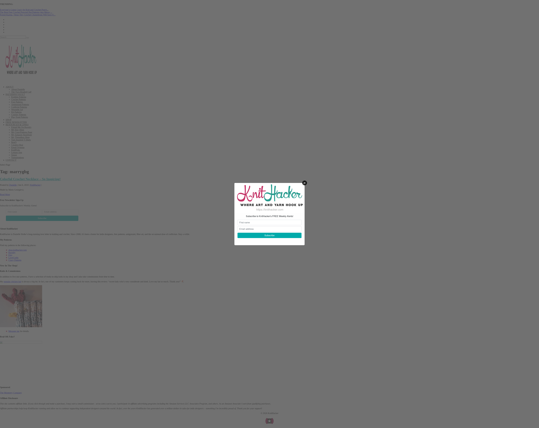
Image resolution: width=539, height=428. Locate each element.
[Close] (304, 183)
